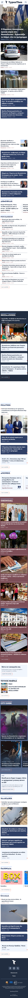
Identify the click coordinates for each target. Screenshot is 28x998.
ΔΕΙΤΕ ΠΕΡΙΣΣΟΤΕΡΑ (5, 770)
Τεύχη (14, 976)
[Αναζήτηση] (25, 2)
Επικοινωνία (14, 973)
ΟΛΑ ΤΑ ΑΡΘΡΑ (4, 287)
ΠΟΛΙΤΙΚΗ (5, 405)
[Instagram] (14, 968)
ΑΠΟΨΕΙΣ (5, 473)
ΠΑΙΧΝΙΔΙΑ (6, 868)
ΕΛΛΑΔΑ (5, 895)
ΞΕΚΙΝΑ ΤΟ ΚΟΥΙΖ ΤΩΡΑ (7, 789)
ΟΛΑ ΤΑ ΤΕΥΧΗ (4, 695)
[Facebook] (10, 968)
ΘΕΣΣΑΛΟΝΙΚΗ (8, 315)
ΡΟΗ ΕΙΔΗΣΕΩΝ (7, 217)
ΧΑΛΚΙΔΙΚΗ (6, 798)
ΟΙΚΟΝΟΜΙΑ (7, 500)
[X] (17, 968)
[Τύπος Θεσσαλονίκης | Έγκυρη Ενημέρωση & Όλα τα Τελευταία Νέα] (14, 2)
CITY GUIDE (6, 703)
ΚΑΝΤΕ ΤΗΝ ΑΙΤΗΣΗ (6, 674)
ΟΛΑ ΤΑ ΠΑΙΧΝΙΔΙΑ (5, 890)
